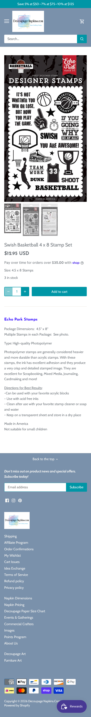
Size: (7, 270)
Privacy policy (14, 588)
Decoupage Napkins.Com (44, 701)
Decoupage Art (15, 654)
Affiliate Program (16, 543)
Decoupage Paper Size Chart (24, 611)
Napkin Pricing (14, 605)
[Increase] (25, 291)
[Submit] (82, 39)
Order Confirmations (19, 549)
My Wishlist (12, 555)
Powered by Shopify (17, 705)
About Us (11, 643)
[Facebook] (7, 500)
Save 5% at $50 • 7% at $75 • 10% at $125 (45, 4)
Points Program (15, 637)
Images (9, 630)
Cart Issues (12, 562)
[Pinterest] (20, 500)
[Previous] (9, 128)
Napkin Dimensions (18, 598)
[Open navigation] (6, 21)
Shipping (10, 536)
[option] (45, 128)
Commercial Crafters (19, 624)
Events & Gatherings (18, 617)
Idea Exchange (14, 568)
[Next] (81, 128)
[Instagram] (13, 500)
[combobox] (40, 39)
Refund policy (14, 581)
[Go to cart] (82, 21)
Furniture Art (13, 660)
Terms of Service (16, 575)
